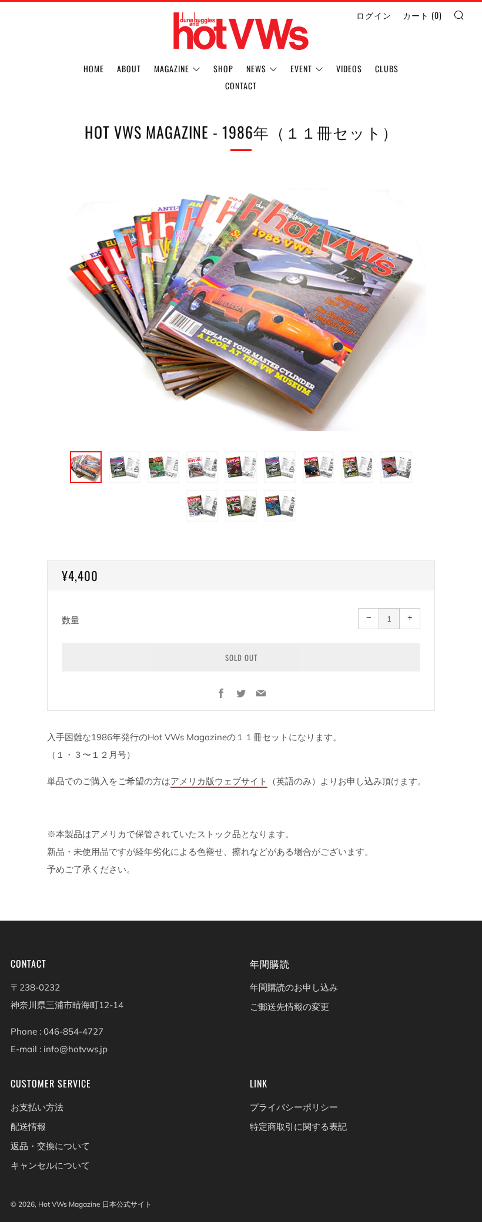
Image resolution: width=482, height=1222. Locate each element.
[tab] (86, 467)
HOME (93, 68)
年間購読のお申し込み (294, 987)
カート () (422, 15)
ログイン (373, 15)
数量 (70, 620)
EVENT (301, 68)
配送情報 (28, 1126)
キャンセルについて (50, 1165)
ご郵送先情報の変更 (289, 1006)
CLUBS (387, 68)
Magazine (171, 68)
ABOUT (129, 68)
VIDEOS (349, 68)
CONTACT (241, 85)
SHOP (223, 68)
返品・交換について (50, 1146)
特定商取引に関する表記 (298, 1126)
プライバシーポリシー (294, 1107)
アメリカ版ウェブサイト (218, 781)
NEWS (256, 68)
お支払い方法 (37, 1107)
